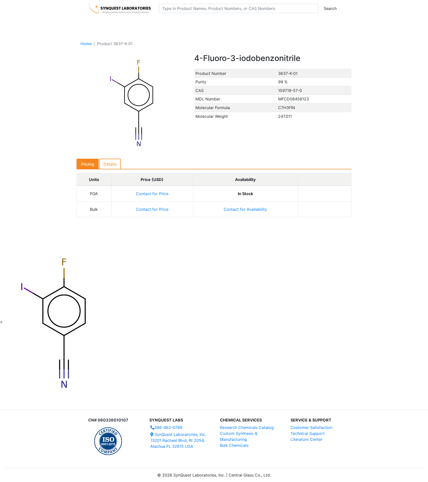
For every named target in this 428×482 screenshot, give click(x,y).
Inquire (324, 193)
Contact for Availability (245, 209)
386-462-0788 (168, 427)
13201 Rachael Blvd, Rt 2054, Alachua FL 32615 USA (178, 440)
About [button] (278, 22)
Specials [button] (230, 22)
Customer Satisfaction (311, 427)
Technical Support (308, 433)
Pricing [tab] (87, 164)
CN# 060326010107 (108, 420)
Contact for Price (152, 193)
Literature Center (306, 439)
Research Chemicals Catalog (247, 427)
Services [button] (255, 22)
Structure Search (157, 22)
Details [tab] (110, 164)
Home (86, 43)
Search (330, 8)
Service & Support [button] (196, 22)
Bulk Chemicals (234, 445)
